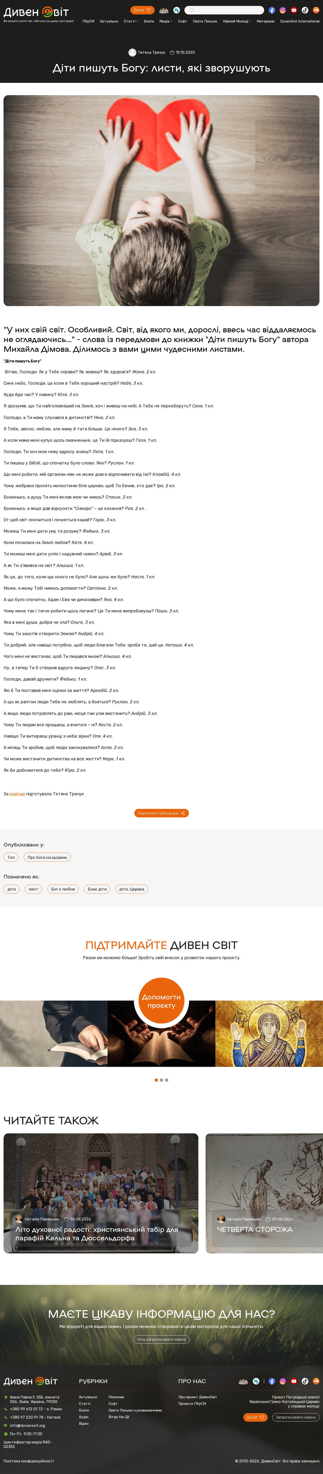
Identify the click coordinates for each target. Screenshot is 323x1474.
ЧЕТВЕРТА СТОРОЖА (255, 1229)
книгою (17, 794)
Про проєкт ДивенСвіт (197, 1397)
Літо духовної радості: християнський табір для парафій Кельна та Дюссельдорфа (96, 1233)
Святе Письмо (205, 21)
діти (11, 888)
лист (33, 888)
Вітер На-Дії (119, 1417)
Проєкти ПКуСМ (192, 1404)
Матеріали (266, 21)
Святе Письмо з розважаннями (135, 1410)
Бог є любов (63, 888)
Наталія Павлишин (42, 1219)
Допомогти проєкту (161, 1000)
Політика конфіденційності (29, 1461)
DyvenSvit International (299, 21)
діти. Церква (131, 888)
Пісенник (116, 1397)
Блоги (149, 21)
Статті (129, 21)
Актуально (109, 21)
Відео (84, 1423)
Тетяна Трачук (151, 52)
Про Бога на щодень (47, 857)
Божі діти (97, 888)
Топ (11, 857)
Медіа (164, 21)
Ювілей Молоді (235, 21)
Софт (182, 21)
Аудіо (83, 1417)
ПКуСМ (88, 21)
